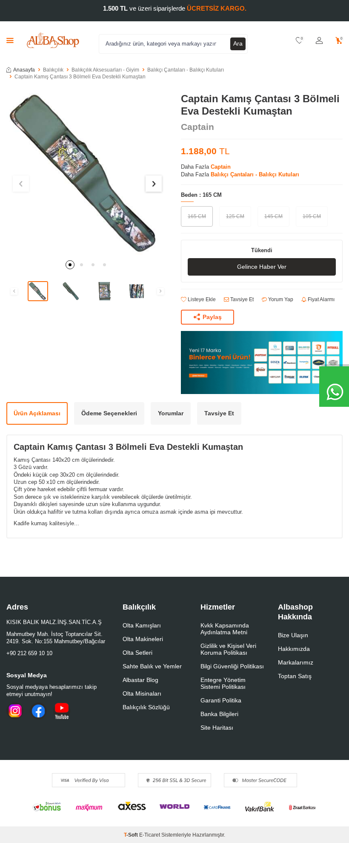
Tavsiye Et (241, 299)
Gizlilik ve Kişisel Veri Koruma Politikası (228, 649)
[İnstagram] (14, 710)
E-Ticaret (149, 835)
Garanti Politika (220, 700)
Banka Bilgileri (219, 714)
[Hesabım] (319, 40)
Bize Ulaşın (293, 635)
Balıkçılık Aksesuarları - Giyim (105, 70)
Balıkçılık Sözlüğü (146, 707)
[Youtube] (61, 710)
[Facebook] (38, 710)
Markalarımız (295, 662)
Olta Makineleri (143, 639)
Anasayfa (24, 70)
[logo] (53, 40)
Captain (197, 127)
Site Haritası (216, 727)
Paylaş (212, 317)
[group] (87, 174)
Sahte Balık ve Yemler (152, 666)
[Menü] (10, 40)
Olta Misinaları (142, 693)
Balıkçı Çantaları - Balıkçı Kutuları (185, 70)
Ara (238, 43)
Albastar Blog (140, 679)
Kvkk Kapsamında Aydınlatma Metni (224, 629)
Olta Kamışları (142, 625)
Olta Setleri (137, 652)
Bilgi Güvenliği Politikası (232, 666)
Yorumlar (170, 413)
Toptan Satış (295, 676)
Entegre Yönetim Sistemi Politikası (223, 683)
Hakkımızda (294, 648)
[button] (70, 264)
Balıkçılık (53, 70)
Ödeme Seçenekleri (109, 413)
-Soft (131, 835)
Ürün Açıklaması (37, 413)
